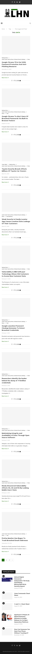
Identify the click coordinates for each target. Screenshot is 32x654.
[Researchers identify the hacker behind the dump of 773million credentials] (16, 361)
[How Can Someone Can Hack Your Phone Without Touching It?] (7, 631)
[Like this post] (12, 80)
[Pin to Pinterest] (18, 80)
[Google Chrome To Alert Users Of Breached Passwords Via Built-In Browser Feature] (16, 97)
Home (3, 29)
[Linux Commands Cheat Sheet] (7, 596)
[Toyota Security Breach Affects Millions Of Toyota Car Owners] (16, 152)
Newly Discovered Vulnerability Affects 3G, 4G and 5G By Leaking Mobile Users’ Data (15, 488)
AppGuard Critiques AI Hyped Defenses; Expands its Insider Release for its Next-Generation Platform (21, 618)
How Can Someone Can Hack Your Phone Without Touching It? (22, 631)
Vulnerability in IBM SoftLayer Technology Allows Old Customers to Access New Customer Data (15, 274)
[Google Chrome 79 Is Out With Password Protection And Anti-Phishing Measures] (16, 45)
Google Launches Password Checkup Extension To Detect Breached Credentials (13, 328)
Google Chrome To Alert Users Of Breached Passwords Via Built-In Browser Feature (15, 118)
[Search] (30, 23)
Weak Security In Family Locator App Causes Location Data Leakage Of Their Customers (16, 221)
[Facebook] (12, 645)
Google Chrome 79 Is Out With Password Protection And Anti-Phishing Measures (14, 64)
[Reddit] (19, 2)
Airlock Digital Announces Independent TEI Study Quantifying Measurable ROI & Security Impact (21, 581)
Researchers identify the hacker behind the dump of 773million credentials (14, 380)
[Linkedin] (17, 2)
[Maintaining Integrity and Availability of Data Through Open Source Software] (16, 416)
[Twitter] (14, 2)
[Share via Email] (20, 80)
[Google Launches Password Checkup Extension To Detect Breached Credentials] (16, 307)
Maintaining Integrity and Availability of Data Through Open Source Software (15, 435)
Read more (5, 77)
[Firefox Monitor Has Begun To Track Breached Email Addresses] (16, 521)
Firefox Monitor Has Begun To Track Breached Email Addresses (15, 539)
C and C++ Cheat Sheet (22, 604)
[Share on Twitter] (16, 80)
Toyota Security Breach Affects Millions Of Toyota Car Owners (14, 170)
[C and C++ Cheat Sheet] (7, 606)
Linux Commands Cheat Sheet (22, 594)
